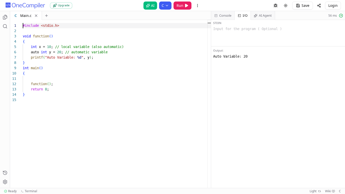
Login (333, 5)
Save (305, 5)
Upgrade (63, 5)
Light (313, 191)
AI (153, 5)
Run (180, 5)
